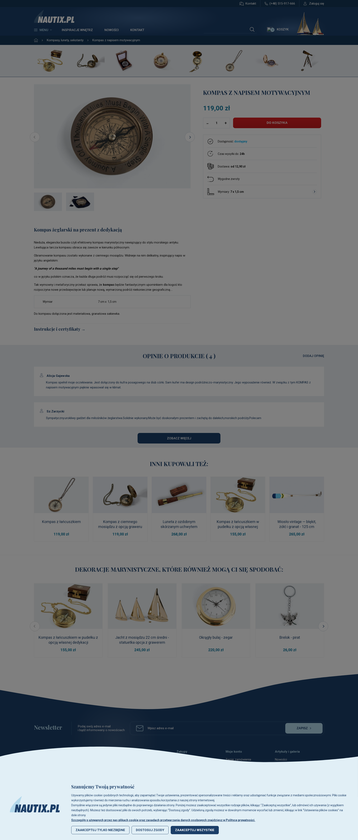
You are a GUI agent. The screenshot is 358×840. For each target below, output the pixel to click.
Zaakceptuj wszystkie (194, 830)
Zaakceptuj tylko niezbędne (100, 830)
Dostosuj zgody (150, 830)
